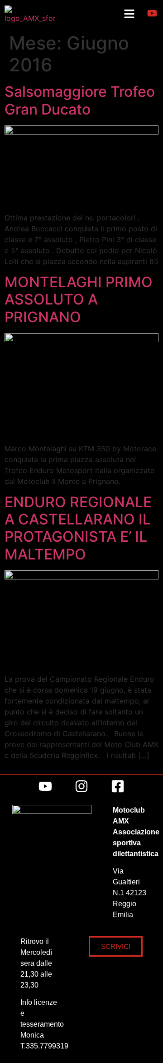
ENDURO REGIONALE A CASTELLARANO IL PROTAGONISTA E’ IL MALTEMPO (78, 528)
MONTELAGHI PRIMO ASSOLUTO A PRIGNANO (79, 299)
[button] (129, 14)
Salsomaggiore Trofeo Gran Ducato (80, 100)
